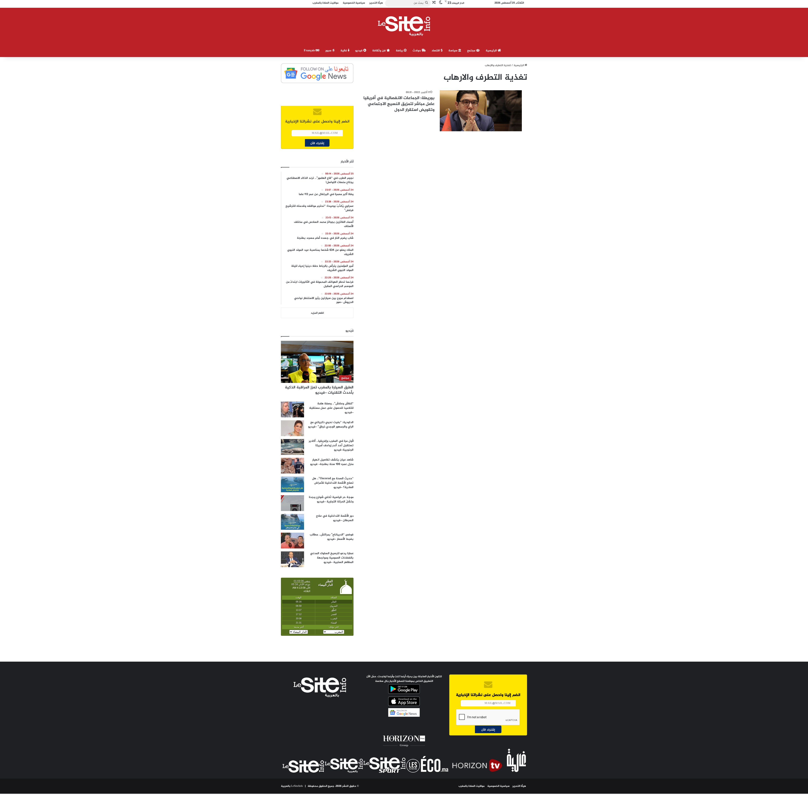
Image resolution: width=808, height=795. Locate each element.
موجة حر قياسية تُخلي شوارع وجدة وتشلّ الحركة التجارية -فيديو (331, 499)
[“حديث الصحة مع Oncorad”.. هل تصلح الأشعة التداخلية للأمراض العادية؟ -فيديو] (292, 484)
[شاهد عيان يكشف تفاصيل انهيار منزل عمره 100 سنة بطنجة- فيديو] (292, 466)
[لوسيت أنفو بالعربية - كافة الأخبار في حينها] (404, 26)
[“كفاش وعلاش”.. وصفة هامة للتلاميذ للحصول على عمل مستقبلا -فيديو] (292, 409)
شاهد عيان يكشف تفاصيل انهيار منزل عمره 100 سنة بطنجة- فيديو (332, 462)
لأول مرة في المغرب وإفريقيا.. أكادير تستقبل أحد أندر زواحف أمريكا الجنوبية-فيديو (331, 445)
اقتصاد (436, 50)
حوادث (417, 50)
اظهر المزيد (317, 313)
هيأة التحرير (519, 786)
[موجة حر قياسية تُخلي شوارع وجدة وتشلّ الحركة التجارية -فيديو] (292, 503)
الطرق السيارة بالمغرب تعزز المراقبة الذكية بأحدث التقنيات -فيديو (319, 390)
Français (310, 50)
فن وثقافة (379, 50)
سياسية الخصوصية (498, 786)
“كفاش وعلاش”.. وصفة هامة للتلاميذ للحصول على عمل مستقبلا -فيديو (331, 408)
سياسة (453, 50)
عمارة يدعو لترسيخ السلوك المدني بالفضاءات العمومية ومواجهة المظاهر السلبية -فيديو (332, 558)
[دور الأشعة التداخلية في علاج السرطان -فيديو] (292, 522)
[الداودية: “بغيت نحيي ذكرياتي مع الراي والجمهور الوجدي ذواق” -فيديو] (292, 428)
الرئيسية (492, 50)
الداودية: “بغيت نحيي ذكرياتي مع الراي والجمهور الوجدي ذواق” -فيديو (331, 424)
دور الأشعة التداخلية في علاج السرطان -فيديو (335, 518)
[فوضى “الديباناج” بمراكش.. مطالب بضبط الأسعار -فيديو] (292, 540)
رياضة (400, 50)
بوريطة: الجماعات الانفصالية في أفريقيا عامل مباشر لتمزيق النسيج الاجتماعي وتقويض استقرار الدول (399, 104)
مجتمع (471, 50)
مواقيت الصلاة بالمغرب (471, 786)
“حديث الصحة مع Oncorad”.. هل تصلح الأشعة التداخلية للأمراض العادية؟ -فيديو (333, 483)
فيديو (359, 50)
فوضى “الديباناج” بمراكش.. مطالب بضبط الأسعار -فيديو (332, 537)
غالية (344, 50)
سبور (328, 50)
